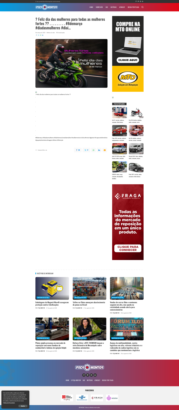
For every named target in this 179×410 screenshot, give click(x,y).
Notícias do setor (51, 32)
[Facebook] (136, 1)
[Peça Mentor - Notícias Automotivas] (46, 7)
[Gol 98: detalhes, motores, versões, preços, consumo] (136, 130)
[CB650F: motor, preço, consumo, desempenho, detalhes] (119, 166)
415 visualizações (60, 32)
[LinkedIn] (43, 35)
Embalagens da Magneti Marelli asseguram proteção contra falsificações (52, 303)
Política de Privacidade (9, 402)
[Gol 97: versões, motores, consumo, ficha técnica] (119, 112)
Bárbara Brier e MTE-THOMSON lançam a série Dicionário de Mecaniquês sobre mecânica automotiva (88, 345)
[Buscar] (142, 7)
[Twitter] (38, 35)
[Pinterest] (138, 1)
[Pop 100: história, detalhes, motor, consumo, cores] (136, 112)
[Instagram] (140, 1)
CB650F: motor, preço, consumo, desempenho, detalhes (117, 176)
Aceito (23, 406)
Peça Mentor (41, 308)
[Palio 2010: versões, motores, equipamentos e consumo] (119, 130)
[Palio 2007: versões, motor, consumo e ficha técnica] (136, 166)
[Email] (104, 150)
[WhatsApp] (41, 35)
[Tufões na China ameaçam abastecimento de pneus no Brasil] (89, 288)
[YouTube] (142, 1)
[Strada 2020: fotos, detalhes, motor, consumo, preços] (136, 148)
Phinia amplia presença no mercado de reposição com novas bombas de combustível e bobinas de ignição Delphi (50, 345)
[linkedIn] (99, 150)
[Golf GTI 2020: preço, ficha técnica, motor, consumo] (119, 148)
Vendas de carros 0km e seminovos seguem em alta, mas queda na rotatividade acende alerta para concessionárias (123, 306)
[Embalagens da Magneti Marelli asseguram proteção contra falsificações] (52, 288)
